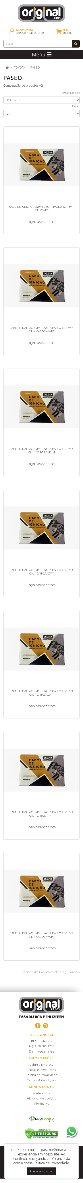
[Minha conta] (12, 31)
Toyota (19, 67)
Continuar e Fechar (41, 1171)
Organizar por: (71, 93)
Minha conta (41, 1093)
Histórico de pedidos (41, 1098)
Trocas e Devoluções (41, 1070)
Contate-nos (43, 1041)
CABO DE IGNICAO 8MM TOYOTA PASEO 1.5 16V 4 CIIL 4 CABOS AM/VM (41, 450)
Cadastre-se (36, 33)
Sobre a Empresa (41, 1065)
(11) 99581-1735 (42, 1046)
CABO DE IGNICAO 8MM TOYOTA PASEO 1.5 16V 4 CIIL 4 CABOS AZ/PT (41, 571)
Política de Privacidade (41, 1075)
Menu (39, 54)
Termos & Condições (41, 1080)
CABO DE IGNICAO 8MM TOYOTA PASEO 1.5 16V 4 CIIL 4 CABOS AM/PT (41, 329)
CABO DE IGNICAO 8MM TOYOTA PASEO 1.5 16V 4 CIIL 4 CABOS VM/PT (41, 935)
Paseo (35, 67)
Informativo (41, 1103)
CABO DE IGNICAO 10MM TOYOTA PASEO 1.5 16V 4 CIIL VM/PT (41, 208)
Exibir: (76, 106)
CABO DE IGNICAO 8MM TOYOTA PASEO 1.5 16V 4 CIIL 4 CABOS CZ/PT (41, 692)
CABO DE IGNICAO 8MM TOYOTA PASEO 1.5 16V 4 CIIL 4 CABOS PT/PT (41, 814)
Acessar (21, 33)
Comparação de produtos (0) (23, 85)
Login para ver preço (41, 221)
